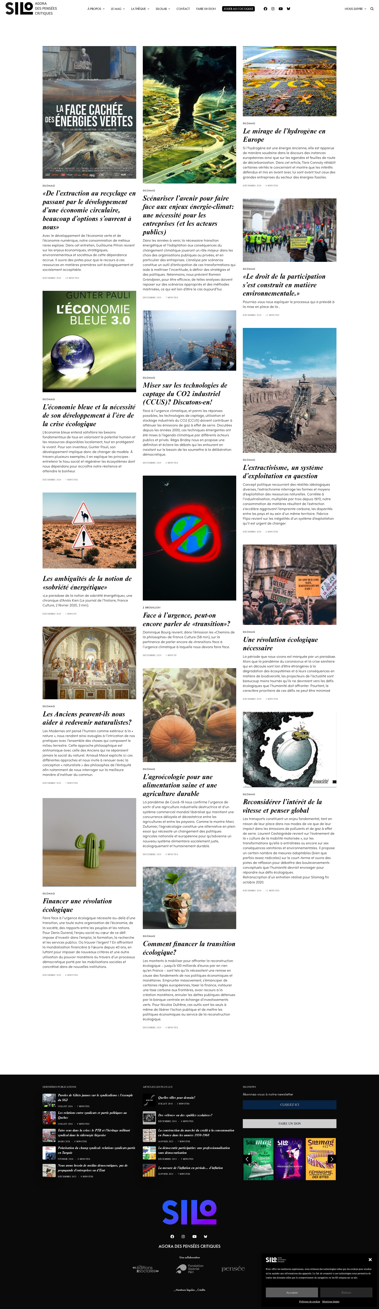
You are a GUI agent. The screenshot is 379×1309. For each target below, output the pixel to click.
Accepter (292, 1292)
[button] (370, 1259)
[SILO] (33, 8)
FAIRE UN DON (290, 1124)
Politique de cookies (309, 1301)
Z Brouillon (152, 607)
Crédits (201, 1290)
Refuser (346, 1292)
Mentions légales (330, 1301)
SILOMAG (49, 185)
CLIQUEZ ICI (289, 1105)
